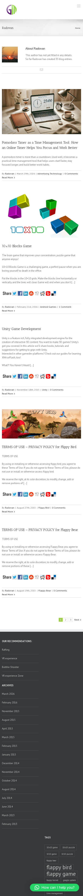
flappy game (61, 874)
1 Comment (65, 306)
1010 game (52, 854)
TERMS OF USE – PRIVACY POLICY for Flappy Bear (40, 530)
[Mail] (41, 69)
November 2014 (10, 772)
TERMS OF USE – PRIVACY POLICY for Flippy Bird (39, 447)
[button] (54, 887)
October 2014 (9, 780)
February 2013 (9, 824)
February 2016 (9, 702)
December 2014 (10, 763)
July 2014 (7, 798)
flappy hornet (52, 880)
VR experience (9, 658)
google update (69, 880)
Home (77, 28)
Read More (7, 177)
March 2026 (8, 694)
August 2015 (8, 720)
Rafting (5, 649)
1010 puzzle (67, 854)
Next (76, 619)
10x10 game (52, 847)
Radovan (9, 173)
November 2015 (10, 711)
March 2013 (8, 815)
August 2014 (8, 789)
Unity (44, 389)
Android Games (48, 306)
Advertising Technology (49, 173)
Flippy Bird (43, 507)
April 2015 (7, 728)
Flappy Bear (44, 590)
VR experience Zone (12, 675)
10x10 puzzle (68, 847)
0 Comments (71, 173)
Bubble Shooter (10, 667)
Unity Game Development (21, 329)
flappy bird (59, 867)
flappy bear (51, 860)
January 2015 (9, 754)
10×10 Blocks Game (17, 246)
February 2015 (9, 746)
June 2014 (7, 806)
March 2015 (8, 737)
